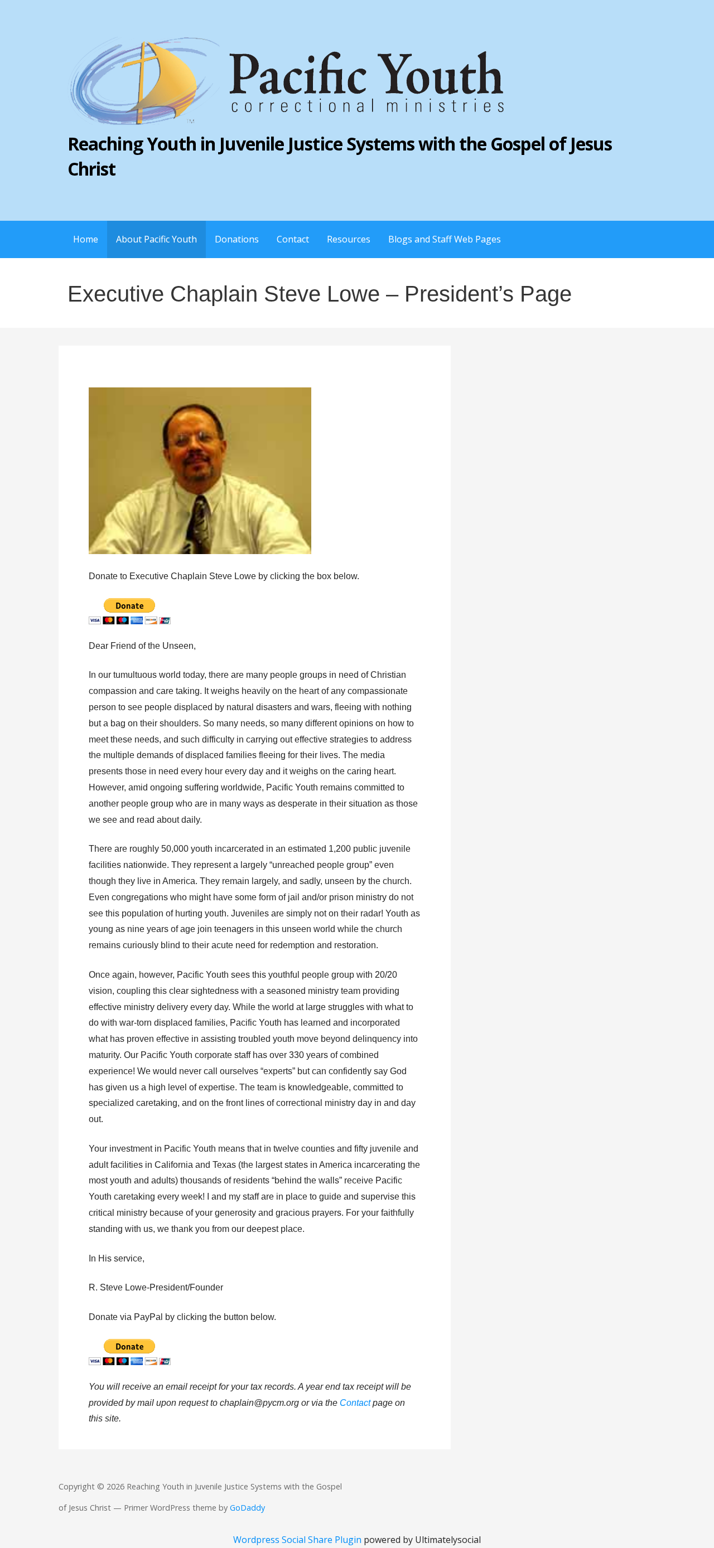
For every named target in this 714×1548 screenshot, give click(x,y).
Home (85, 239)
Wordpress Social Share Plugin (298, 1540)
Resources (348, 239)
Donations (237, 239)
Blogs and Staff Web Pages (444, 239)
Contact (293, 239)
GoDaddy (247, 1507)
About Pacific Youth (156, 239)
